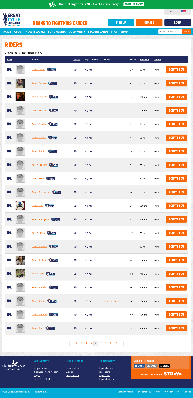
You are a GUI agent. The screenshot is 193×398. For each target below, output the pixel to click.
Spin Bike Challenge (44, 379)
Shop (124, 31)
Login (178, 22)
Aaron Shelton (39, 314)
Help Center (72, 375)
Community (77, 31)
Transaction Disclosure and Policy (148, 392)
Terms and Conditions (183, 392)
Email (153, 365)
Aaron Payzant (39, 96)
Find (186, 31)
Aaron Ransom (39, 164)
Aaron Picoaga (39, 123)
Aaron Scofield (39, 260)
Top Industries (106, 379)
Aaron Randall (39, 151)
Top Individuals (106, 368)
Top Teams (104, 371)
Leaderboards (98, 31)
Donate (149, 22)
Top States (104, 375)
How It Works (35, 31)
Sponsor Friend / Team (46, 371)
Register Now (41, 368)
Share (141, 365)
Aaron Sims (38, 328)
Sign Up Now (134, 4)
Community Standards (126, 392)
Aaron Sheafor (39, 287)
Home (7, 31)
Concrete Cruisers (113, 301)
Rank (9, 59)
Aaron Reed (38, 178)
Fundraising (57, 31)
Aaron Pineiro (39, 137)
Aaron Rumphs (39, 246)
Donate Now (176, 69)
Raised (76, 59)
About (18, 31)
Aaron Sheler (38, 300)
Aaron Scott (38, 273)
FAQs (114, 31)
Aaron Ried (37, 205)
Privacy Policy (168, 392)
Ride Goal (144, 59)
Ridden (157, 59)
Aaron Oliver (38, 69)
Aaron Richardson (41, 192)
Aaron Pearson (39, 110)
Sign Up (121, 22)
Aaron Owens (39, 83)
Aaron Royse (38, 232)
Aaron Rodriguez (40, 219)
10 (115, 343)
